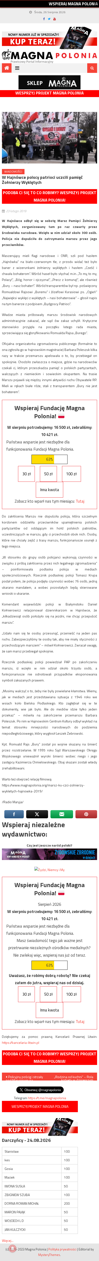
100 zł (71, 474)
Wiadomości (13, 171)
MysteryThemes (49, 1254)
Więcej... (7, 1240)
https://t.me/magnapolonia (47, 1097)
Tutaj (80, 501)
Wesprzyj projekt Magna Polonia (49, 93)
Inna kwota (49, 490)
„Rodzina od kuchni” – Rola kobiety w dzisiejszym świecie (73, 1077)
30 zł (26, 474)
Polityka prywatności (62, 1249)
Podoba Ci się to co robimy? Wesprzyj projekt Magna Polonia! (49, 196)
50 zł (48, 474)
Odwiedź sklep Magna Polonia (49, 82)
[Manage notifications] (12, 1248)
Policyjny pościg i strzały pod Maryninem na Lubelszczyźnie (24, 1077)
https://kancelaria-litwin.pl (20, 1042)
